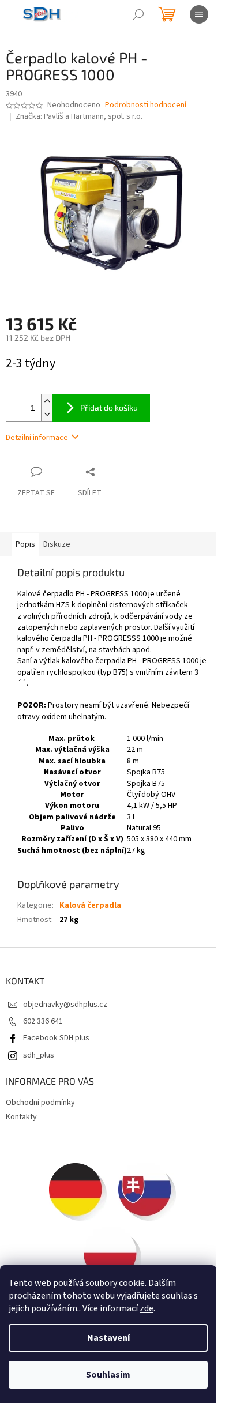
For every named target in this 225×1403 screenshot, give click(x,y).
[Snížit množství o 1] (46, 414)
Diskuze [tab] (56, 544)
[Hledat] (138, 14)
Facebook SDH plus (56, 1038)
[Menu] (199, 14)
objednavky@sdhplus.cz (65, 1004)
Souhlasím (108, 1374)
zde (146, 1308)
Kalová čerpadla (90, 905)
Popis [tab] (25, 544)
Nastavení (108, 1337)
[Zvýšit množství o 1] (46, 401)
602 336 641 (43, 1021)
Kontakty (21, 1117)
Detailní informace (37, 437)
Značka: (79, 116)
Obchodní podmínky (40, 1102)
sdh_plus (38, 1055)
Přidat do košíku (109, 407)
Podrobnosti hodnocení (145, 105)
